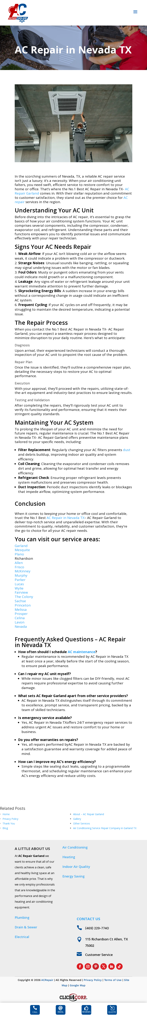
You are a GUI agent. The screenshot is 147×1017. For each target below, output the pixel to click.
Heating (68, 857)
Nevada (21, 626)
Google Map (77, 985)
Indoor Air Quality (76, 866)
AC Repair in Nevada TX (65, 517)
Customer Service (99, 955)
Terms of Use (113, 980)
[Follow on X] (103, 966)
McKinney (22, 571)
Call (34, 1012)
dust (126, 449)
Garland (21, 545)
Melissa (21, 609)
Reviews (86, 1011)
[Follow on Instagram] (88, 966)
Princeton (23, 605)
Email (61, 1011)
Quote (112, 1012)
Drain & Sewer (26, 927)
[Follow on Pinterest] (96, 966)
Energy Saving (73, 876)
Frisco (19, 567)
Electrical (22, 937)
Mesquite (22, 550)
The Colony (24, 596)
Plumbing (22, 917)
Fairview (21, 592)
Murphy (21, 575)
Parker (20, 579)
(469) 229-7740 (97, 928)
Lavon (19, 622)
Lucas (19, 584)
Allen (19, 562)
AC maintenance (81, 652)
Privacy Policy (93, 980)
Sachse (20, 601)
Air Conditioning (75, 847)
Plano (19, 554)
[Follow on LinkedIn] (111, 966)
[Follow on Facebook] (80, 966)
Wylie (19, 588)
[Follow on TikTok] (119, 966)
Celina (20, 618)
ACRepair (47, 980)
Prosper (21, 613)
